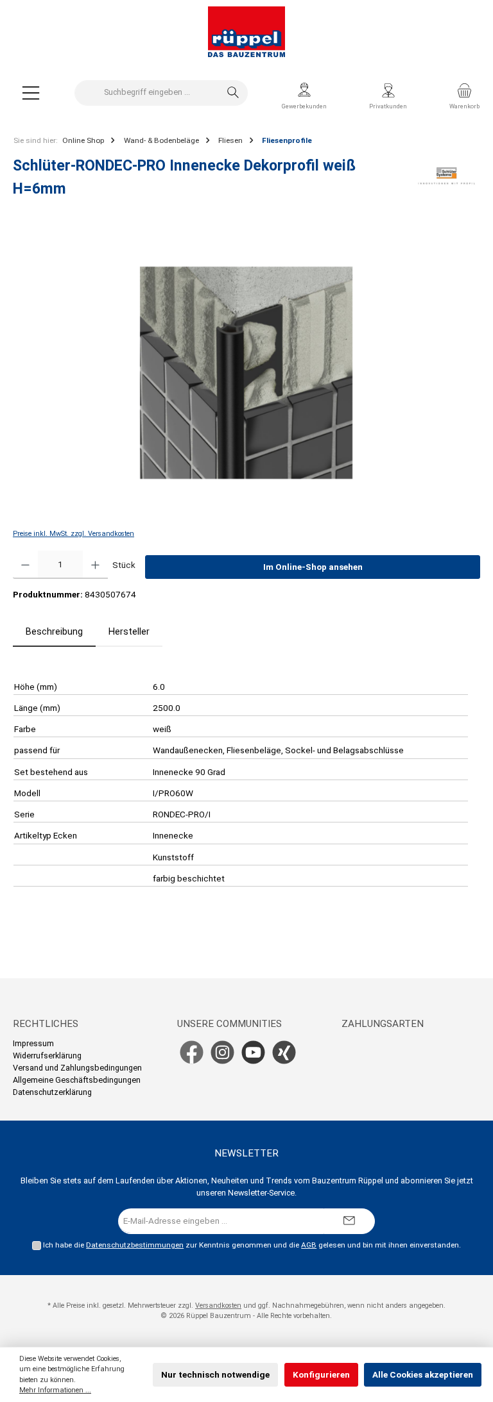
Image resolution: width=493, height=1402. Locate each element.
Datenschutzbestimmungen (135, 1244)
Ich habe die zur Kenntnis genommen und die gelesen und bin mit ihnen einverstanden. (252, 1244)
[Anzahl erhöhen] (95, 565)
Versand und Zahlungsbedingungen (77, 1067)
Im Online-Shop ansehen (313, 567)
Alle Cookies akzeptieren (422, 1374)
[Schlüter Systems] (446, 181)
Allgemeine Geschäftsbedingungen (77, 1080)
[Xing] (284, 1052)
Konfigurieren (321, 1374)
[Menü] (31, 92)
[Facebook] (191, 1052)
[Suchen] (233, 93)
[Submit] (349, 1221)
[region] (246, 372)
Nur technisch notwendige (215, 1374)
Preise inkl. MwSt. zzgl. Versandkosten (73, 534)
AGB (308, 1244)
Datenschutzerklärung (52, 1092)
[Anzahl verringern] (25, 565)
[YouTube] (253, 1052)
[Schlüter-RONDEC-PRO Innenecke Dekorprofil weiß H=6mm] (246, 373)
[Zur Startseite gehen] (246, 32)
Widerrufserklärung (47, 1055)
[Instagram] (222, 1052)
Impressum (33, 1043)
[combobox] (147, 93)
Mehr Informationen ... (55, 1390)
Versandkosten (218, 1305)
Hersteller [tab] (129, 631)
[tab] (54, 632)
